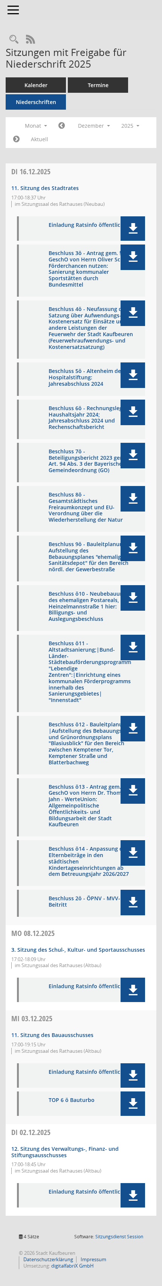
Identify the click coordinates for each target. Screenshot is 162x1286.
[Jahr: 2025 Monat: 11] (61, 126)
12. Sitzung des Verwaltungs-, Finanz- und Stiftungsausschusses (65, 1152)
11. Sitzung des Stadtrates (45, 188)
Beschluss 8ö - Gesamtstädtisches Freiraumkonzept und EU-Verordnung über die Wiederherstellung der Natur (86, 507)
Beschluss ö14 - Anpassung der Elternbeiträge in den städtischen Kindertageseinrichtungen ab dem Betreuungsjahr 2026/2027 (89, 861)
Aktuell (39, 139)
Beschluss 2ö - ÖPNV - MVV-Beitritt (84, 901)
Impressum (92, 1259)
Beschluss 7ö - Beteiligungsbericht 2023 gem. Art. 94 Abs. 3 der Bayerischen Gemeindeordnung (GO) (87, 461)
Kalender (35, 85)
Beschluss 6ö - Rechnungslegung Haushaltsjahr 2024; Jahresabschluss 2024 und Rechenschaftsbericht (90, 417)
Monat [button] (34, 125)
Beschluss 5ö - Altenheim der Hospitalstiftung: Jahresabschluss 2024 (86, 377)
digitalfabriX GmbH (72, 1265)
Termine (98, 85)
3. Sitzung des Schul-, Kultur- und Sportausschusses (78, 949)
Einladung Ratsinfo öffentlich (86, 225)
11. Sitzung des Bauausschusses (52, 1034)
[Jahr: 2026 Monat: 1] (16, 139)
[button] (133, 228)
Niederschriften (36, 102)
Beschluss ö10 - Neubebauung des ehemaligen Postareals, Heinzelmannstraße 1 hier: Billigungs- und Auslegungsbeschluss (87, 606)
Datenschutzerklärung (47, 1259)
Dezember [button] (91, 125)
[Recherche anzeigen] (14, 39)
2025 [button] (128, 125)
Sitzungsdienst (119, 1236)
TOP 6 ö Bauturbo (72, 1100)
